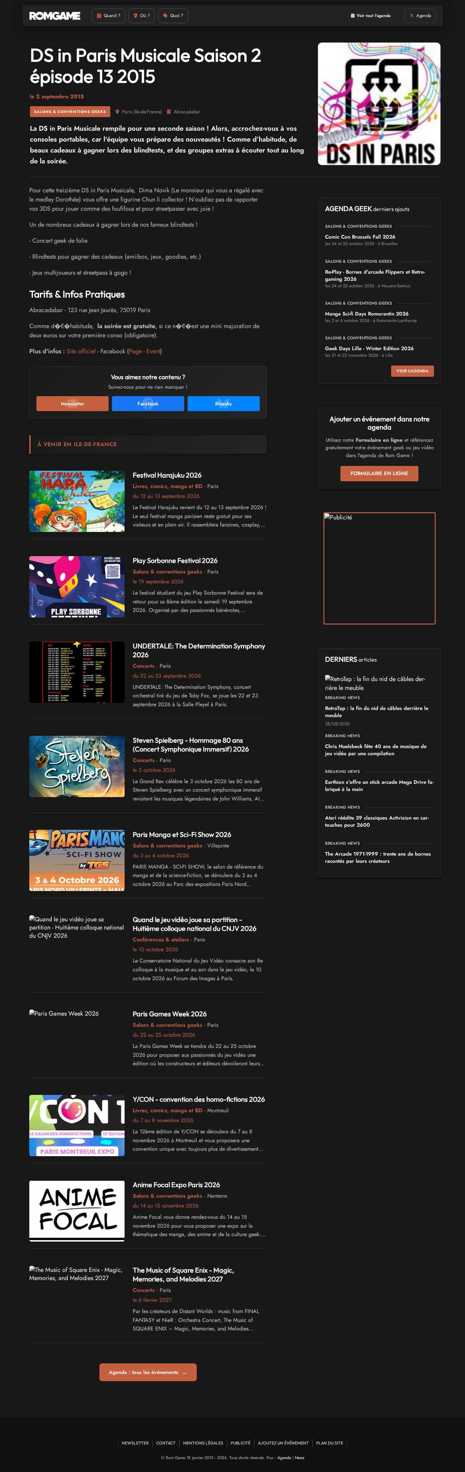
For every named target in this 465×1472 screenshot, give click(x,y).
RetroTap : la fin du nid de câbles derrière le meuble (376, 712)
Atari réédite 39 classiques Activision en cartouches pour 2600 (377, 821)
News (299, 1458)
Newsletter (135, 1442)
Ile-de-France (147, 111)
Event (153, 351)
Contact (166, 1442)
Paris (127, 111)
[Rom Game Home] (54, 16)
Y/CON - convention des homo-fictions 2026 (199, 1099)
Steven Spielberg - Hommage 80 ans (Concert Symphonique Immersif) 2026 (191, 744)
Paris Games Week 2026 (170, 1013)
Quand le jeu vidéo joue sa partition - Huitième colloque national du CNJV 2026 (194, 924)
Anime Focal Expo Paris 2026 (176, 1184)
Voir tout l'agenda (373, 16)
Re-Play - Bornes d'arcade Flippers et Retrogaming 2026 (375, 275)
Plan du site (329, 1442)
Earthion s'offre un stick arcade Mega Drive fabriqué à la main (379, 785)
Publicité (241, 1442)
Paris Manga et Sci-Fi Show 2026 (182, 834)
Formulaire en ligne (379, 473)
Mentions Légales (203, 1442)
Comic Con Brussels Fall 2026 (360, 237)
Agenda (284, 1458)
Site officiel (81, 351)
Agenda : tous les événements (148, 1372)
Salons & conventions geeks (70, 111)
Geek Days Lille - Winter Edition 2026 (369, 348)
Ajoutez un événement (283, 1442)
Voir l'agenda (413, 371)
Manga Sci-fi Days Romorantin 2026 (367, 314)
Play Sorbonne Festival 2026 (175, 560)
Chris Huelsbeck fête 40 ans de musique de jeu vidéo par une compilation (376, 750)
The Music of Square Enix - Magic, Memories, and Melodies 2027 (183, 1274)
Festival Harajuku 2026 (167, 475)
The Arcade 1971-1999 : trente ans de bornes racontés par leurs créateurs (378, 857)
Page (135, 351)
